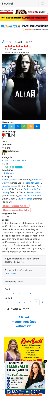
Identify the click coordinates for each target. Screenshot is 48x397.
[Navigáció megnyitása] (42, 3)
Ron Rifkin (24, 195)
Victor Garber (9, 179)
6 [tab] (36, 302)
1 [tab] (7, 293)
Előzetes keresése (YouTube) (15, 206)
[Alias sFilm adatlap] (8, 134)
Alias (7, 42)
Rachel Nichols (34, 192)
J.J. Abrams (8, 173)
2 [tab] (13, 293)
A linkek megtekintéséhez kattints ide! (24, 322)
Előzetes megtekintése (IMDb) (16, 210)
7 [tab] (42, 302)
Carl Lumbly (30, 189)
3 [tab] (19, 293)
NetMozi (7, 3)
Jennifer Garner (33, 182)
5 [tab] (30, 293)
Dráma (12, 160)
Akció (5, 160)
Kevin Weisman (24, 198)
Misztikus (21, 160)
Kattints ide (11, 273)
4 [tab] (25, 293)
